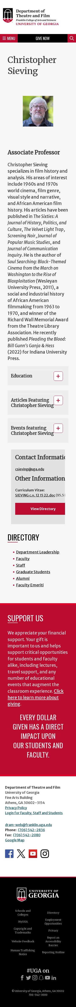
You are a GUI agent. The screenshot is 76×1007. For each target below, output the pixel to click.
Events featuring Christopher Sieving (32, 430)
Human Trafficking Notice (23, 952)
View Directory (43, 509)
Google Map (14, 840)
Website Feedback (23, 941)
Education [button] (21, 375)
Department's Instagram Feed (45, 853)
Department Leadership (37, 552)
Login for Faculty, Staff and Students (34, 813)
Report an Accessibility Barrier (53, 941)
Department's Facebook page (9, 853)
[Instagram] (34, 977)
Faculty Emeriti (30, 585)
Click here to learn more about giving (36, 697)
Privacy (53, 930)
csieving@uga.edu (29, 469)
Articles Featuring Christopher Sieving (32, 402)
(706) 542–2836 (31, 830)
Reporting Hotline (53, 952)
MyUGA (23, 921)
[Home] (38, 16)
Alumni (23, 578)
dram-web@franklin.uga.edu (28, 825)
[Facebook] (22, 977)
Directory (53, 912)
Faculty (23, 558)
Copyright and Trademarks (23, 930)
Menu (11, 38)
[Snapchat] (41, 977)
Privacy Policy (16, 808)
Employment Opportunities (53, 921)
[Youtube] (47, 977)
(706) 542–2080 (27, 835)
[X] (28, 977)
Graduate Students (33, 571)
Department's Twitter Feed (21, 853)
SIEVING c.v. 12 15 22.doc (35, 495)
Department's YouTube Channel (33, 853)
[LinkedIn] (53, 977)
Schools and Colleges (23, 912)
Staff (20, 565)
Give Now (43, 38)
